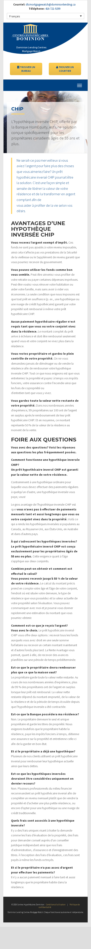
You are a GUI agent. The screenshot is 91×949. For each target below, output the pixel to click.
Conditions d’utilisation (55, 904)
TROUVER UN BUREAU (27, 68)
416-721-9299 (52, 9)
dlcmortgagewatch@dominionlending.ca (51, 4)
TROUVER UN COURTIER (66, 68)
